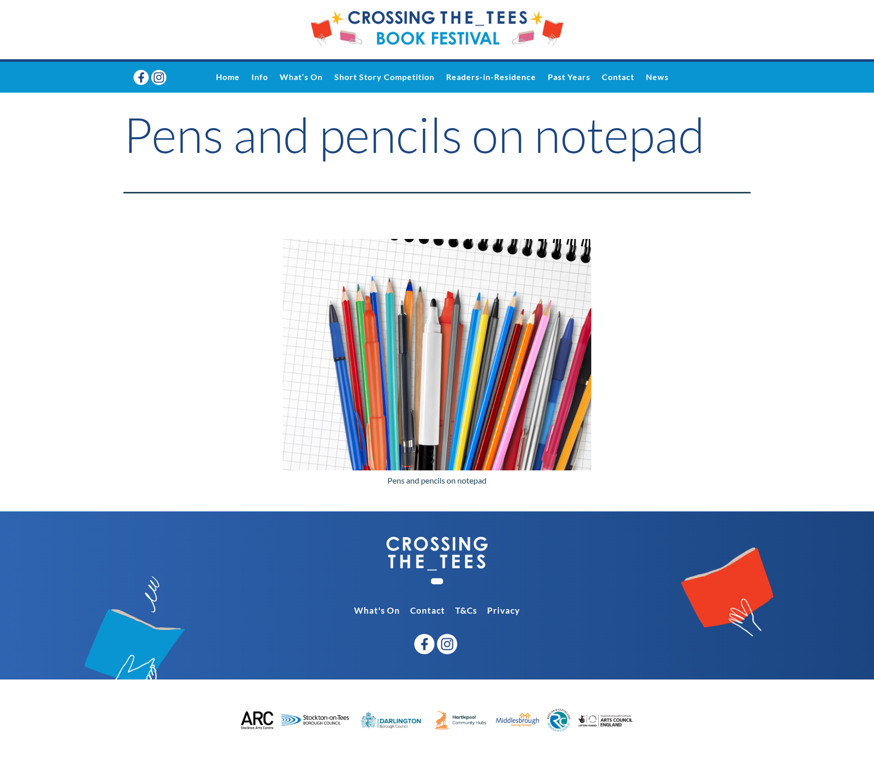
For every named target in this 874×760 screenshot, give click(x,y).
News (657, 77)
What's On (377, 610)
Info (259, 77)
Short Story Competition (384, 77)
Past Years (569, 77)
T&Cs (466, 610)
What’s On (301, 77)
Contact (618, 77)
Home (228, 77)
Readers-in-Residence (491, 77)
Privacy (503, 610)
